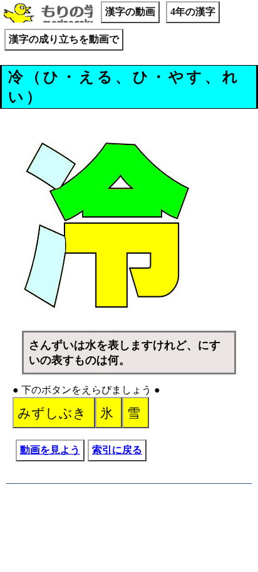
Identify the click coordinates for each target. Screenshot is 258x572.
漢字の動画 (130, 11)
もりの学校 (48, 13)
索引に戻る (117, 449)
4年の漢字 (192, 11)
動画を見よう (50, 449)
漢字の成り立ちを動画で (64, 39)
